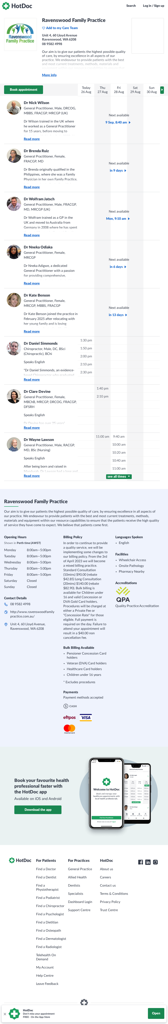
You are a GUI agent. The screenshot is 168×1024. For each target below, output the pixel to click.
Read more (32, 139)
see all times (117, 476)
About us (106, 869)
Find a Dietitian (47, 922)
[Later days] (162, 90)
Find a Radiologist (49, 947)
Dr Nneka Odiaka (38, 247)
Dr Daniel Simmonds (41, 343)
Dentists (74, 885)
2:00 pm (86, 356)
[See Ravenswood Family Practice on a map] (148, 35)
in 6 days (116, 266)
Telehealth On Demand (46, 957)
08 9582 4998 (20, 604)
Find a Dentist (46, 877)
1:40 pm (102, 388)
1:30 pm (86, 340)
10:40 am (119, 460)
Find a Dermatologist (51, 938)
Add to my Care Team (62, 28)
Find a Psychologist (50, 914)
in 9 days (116, 170)
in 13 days (116, 315)
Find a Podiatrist (48, 897)
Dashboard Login (80, 902)
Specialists (75, 893)
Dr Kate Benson (37, 295)
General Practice (80, 869)
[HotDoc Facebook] (140, 862)
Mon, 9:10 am (116, 218)
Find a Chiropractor (50, 906)
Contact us (108, 885)
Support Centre (79, 910)
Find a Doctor (46, 869)
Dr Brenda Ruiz (36, 151)
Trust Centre (109, 910)
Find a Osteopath (48, 930)
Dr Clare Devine (37, 392)
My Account (45, 967)
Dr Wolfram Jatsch (39, 199)
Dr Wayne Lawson (39, 440)
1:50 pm (86, 348)
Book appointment (23, 89)
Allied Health (77, 877)
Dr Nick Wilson (36, 103)
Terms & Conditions (114, 893)
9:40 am (119, 436)
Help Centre (44, 975)
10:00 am (119, 444)
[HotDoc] (17, 6)
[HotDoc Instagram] (155, 862)
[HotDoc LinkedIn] (148, 862)
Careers (105, 877)
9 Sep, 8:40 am (116, 122)
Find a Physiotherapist (47, 887)
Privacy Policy (110, 902)
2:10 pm (86, 364)
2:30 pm (86, 372)
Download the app (38, 809)
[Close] (4, 1014)
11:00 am (102, 436)
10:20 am (119, 452)
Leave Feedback (47, 983)
